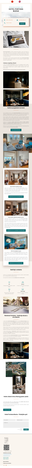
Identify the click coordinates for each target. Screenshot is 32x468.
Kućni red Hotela (6, 461)
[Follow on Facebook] (4, 465)
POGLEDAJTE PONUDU (7, 409)
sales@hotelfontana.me (6, 455)
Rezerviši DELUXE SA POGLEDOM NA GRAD (16, 196)
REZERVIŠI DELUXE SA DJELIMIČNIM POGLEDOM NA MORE (16, 230)
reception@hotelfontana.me (7, 454)
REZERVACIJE (22, 23)
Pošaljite (26, 429)
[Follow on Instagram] (6, 465)
